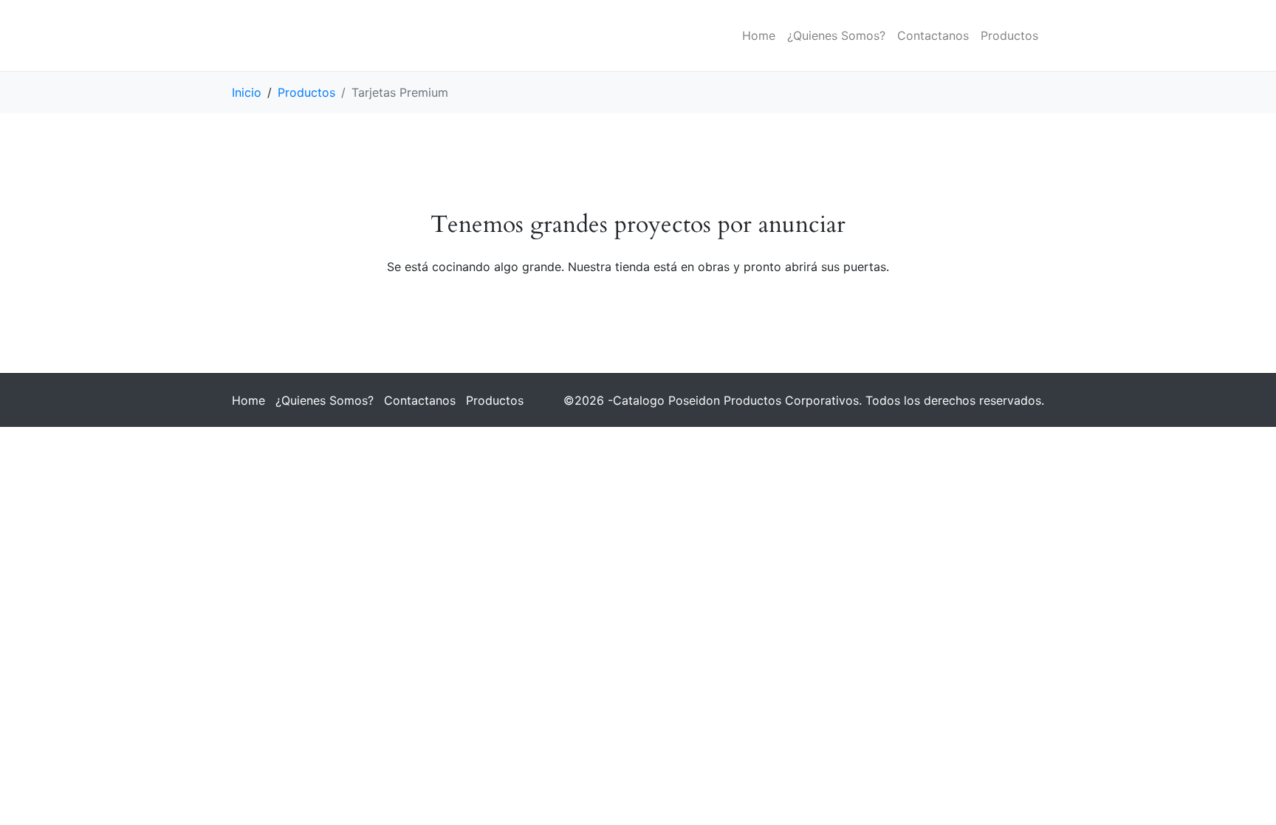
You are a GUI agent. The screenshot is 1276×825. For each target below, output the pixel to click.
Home (758, 35)
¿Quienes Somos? (836, 35)
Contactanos (933, 35)
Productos (1009, 35)
